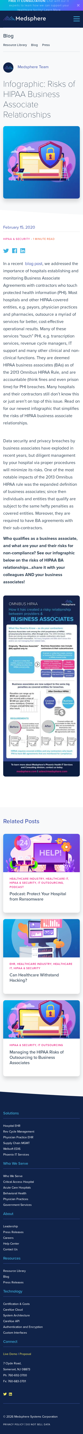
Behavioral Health (14, 1193)
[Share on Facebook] (14, 250)
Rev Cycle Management (18, 1131)
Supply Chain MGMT (16, 1143)
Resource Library (15, 45)
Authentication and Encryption (23, 1327)
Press (46, 45)
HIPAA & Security (16, 239)
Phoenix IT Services (16, 1154)
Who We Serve (13, 1176)
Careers (8, 1238)
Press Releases (13, 1232)
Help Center (11, 1243)
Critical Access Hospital (18, 1182)
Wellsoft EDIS (11, 1149)
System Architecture (16, 1315)
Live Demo (10, 1354)
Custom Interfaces (15, 1333)
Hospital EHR (11, 1126)
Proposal (25, 1354)
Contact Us (10, 1249)
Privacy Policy (13, 1424)
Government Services (17, 1205)
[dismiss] (78, 5)
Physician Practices (15, 1199)
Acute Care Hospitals (17, 1187)
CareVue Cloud (13, 1309)
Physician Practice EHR (18, 1137)
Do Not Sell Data (38, 1424)
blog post (33, 263)
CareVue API (11, 1321)
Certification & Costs (16, 1304)
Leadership (10, 1226)
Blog (34, 45)
